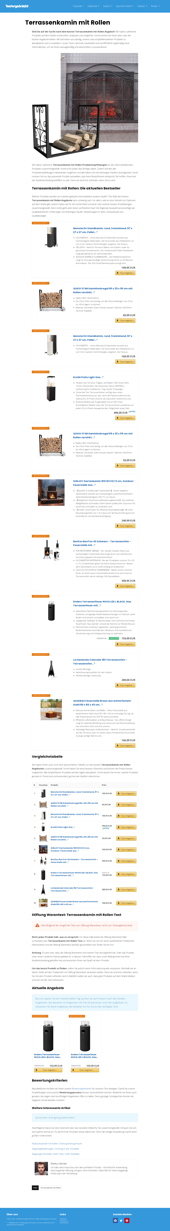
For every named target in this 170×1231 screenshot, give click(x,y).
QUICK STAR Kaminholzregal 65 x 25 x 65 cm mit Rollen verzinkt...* (103, 435)
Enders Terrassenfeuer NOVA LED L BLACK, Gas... (47, 1056)
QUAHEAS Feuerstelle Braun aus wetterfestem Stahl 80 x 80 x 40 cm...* (102, 702)
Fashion (141, 6)
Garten (106, 6)
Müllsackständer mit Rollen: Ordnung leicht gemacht (57, 1143)
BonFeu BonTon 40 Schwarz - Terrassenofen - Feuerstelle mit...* (102, 543)
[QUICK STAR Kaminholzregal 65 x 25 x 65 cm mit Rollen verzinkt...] (51, 445)
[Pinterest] (126, 1220)
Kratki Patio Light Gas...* (88, 377)
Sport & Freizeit (123, 6)
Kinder (154, 6)
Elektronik (92, 6)
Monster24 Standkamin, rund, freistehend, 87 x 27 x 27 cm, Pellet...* (102, 230)
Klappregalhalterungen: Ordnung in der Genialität (55, 1148)
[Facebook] (115, 1220)
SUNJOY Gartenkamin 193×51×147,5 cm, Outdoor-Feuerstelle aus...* (104, 483)
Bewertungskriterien (82, 1088)
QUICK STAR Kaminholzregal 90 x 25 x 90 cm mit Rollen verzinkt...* (103, 290)
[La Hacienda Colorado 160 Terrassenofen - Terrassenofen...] (51, 668)
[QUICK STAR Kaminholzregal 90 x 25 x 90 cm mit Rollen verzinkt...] (51, 300)
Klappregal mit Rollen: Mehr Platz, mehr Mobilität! (55, 1153)
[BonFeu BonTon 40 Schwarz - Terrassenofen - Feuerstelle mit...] (51, 550)
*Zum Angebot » (127, 273)
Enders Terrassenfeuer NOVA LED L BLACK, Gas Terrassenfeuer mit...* (102, 603)
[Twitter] (121, 1220)
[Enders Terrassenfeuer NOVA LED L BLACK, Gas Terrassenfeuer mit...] (51, 610)
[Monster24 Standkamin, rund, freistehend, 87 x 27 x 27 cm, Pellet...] (51, 237)
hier (112, 944)
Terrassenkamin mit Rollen (50, 1188)
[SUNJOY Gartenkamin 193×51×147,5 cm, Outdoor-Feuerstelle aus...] (51, 492)
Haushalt (77, 6)
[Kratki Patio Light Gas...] (51, 388)
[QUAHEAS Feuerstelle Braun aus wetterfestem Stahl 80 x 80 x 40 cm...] (51, 709)
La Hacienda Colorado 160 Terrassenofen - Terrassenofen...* (100, 661)
